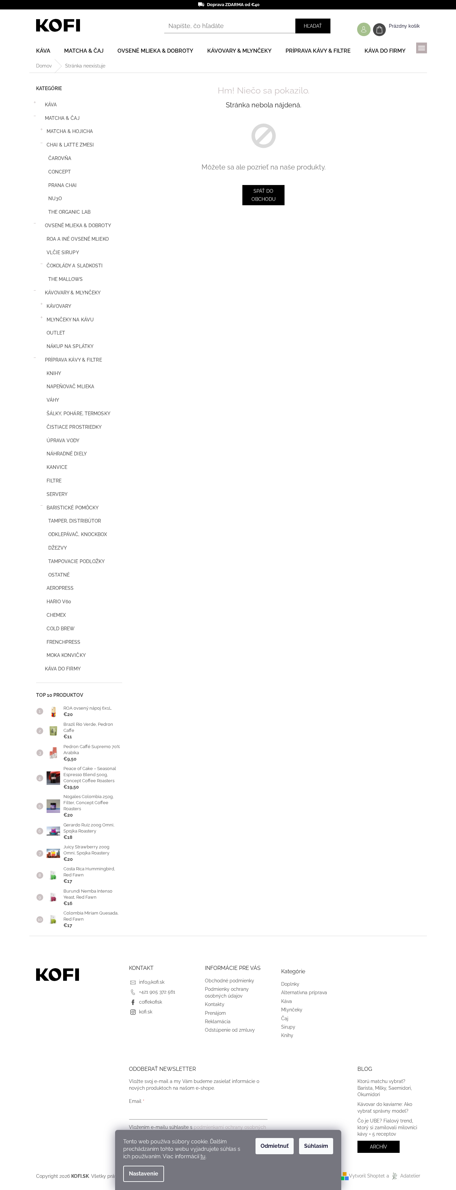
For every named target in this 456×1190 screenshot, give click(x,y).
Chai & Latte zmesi (70, 145)
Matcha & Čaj (62, 118)
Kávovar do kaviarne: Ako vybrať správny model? (384, 1107)
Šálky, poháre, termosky (78, 413)
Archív (378, 1146)
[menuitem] (43, 51)
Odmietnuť (275, 1146)
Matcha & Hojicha (70, 131)
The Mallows (65, 279)
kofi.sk (145, 1011)
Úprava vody (63, 440)
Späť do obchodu (263, 195)
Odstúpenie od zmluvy (230, 1030)
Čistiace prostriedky (74, 427)
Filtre (54, 480)
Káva (51, 104)
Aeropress (60, 588)
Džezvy (57, 548)
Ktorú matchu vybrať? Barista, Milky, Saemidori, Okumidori (384, 1088)
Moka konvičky (66, 655)
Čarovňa (60, 158)
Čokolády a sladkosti (75, 265)
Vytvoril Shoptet (367, 1176)
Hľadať (313, 26)
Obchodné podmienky (229, 980)
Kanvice (57, 467)
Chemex (56, 615)
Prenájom (215, 1013)
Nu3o (55, 198)
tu (203, 1156)
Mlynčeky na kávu (70, 319)
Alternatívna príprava (304, 992)
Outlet (56, 333)
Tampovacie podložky (76, 561)
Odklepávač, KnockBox (77, 534)
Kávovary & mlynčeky (73, 292)
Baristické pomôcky (73, 507)
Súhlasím (316, 1146)
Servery (57, 494)
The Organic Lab (69, 212)
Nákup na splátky (70, 346)
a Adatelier (403, 1176)
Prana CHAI (62, 185)
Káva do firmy (63, 668)
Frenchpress (64, 642)
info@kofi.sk (151, 982)
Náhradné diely (67, 453)
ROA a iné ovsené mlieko (78, 239)
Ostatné (59, 575)
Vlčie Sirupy (63, 252)
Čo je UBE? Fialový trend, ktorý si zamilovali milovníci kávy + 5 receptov (387, 1127)
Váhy (53, 400)
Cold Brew (61, 628)
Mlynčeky (291, 1009)
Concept (59, 172)
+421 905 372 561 (157, 992)
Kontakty (214, 1004)
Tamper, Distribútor (74, 521)
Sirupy (288, 1027)
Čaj (284, 1018)
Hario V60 (59, 601)
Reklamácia (218, 1021)
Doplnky (290, 984)
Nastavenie (143, 1173)
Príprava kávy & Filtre (73, 360)
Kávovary (59, 306)
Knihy (54, 373)
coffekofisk (150, 1002)
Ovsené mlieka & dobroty (78, 225)
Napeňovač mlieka (71, 386)
